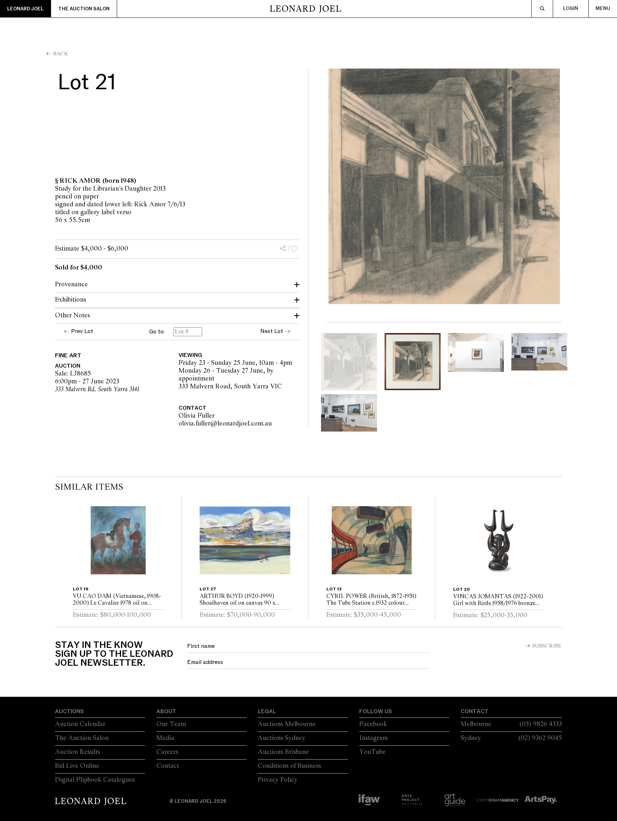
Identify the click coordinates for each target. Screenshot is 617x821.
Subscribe (547, 646)
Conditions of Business (289, 766)
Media (165, 738)
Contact (167, 766)
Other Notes (72, 315)
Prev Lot (82, 331)
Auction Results (77, 752)
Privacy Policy (277, 780)
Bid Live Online (77, 766)
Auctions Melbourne (287, 724)
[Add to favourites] (294, 249)
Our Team (171, 724)
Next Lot (271, 331)
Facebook (373, 724)
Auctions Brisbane (283, 752)
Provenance (71, 284)
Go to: (157, 332)
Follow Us (375, 711)
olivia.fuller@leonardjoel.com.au (268, 424)
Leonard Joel (25, 9)
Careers (167, 752)
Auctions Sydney (281, 738)
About (166, 711)
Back (60, 54)
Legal (267, 711)
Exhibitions (70, 300)
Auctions (69, 711)
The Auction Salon (84, 9)
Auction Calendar (80, 724)
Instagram (373, 738)
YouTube (372, 752)
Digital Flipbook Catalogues (95, 780)
